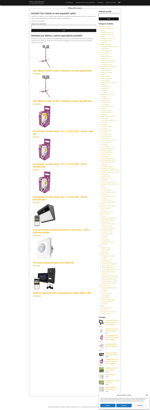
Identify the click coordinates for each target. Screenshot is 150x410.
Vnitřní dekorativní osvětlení (109, 284)
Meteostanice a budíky (106, 150)
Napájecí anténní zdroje (108, 34)
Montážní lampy (106, 222)
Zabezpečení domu (105, 286)
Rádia (103, 36)
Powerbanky (105, 180)
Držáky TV (104, 210)
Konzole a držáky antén (107, 32)
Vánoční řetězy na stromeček (85, 2)
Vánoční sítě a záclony (107, 266)
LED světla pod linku (107, 130)
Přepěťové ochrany (106, 200)
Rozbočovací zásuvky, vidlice (109, 202)
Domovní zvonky (104, 54)
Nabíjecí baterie (111, 2)
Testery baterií (105, 52)
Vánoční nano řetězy (107, 260)
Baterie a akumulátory (105, 44)
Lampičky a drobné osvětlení (107, 116)
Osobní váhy (105, 252)
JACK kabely (106, 100)
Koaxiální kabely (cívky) (107, 112)
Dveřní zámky (105, 290)
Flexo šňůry (105, 194)
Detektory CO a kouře (107, 232)
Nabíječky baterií (106, 176)
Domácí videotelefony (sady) (109, 288)
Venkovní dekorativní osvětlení (109, 278)
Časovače (104, 188)
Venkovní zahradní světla (108, 148)
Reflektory (102, 204)
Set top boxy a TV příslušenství (108, 206)
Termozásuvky (105, 240)
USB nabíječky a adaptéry (108, 182)
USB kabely (106, 104)
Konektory (104, 114)
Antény (103, 30)
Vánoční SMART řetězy (107, 268)
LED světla (104, 128)
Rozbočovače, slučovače (108, 38)
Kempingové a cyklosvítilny (108, 220)
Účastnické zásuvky (107, 40)
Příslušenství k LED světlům (109, 140)
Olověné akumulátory (107, 50)
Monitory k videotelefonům (108, 300)
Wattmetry (104, 164)
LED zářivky (104, 132)
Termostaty (105, 236)
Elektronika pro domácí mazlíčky (108, 66)
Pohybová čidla (105, 138)
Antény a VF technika (105, 26)
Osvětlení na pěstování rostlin (109, 120)
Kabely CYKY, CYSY (106, 110)
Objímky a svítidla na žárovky (109, 311)
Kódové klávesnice (106, 298)
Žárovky (102, 306)
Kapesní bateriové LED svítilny (109, 218)
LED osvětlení (103, 124)
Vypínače (105, 90)
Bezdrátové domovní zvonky (109, 60)
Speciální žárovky (106, 313)
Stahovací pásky (106, 76)
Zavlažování (105, 244)
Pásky (103, 74)
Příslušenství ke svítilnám (108, 228)
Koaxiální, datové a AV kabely (107, 94)
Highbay (105, 144)
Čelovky (104, 216)
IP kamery (100, 2)
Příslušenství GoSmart (107, 302)
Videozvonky (105, 304)
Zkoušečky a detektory (107, 166)
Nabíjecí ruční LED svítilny (108, 224)
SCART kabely (106, 102)
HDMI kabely (106, 98)
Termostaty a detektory (106, 230)
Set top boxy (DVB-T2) (107, 212)
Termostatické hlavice (107, 234)
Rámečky (105, 88)
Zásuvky (105, 92)
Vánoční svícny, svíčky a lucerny (110, 276)
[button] (147, 395)
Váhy (101, 246)
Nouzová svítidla (106, 134)
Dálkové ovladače (106, 208)
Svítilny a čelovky (104, 214)
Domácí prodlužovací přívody (109, 192)
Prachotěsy (106, 146)
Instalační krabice (106, 70)
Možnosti (140, 405)
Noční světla (105, 118)
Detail (39, 73)
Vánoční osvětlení (104, 254)
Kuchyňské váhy (106, 250)
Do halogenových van (107, 307)
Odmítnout (124, 405)
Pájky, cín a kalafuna (107, 72)
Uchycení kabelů (106, 80)
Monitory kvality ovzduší (108, 158)
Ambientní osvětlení (107, 126)
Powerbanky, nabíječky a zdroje (108, 168)
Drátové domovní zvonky (108, 62)
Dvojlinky (104, 108)
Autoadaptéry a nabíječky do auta (110, 170)
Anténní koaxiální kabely (108, 28)
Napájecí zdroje (105, 178)
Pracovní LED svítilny (107, 226)
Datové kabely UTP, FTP (108, 106)
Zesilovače (104, 42)
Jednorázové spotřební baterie (109, 46)
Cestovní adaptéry (106, 190)
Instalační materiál (105, 68)
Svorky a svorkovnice (107, 78)
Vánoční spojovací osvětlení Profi (110, 270)
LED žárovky (69, 2)
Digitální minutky (106, 248)
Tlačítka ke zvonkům (107, 64)
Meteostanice (105, 156)
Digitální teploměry (106, 154)
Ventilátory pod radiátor (108, 242)
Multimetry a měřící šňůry (108, 162)
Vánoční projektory (106, 262)
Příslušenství (106, 86)
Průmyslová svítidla (107, 142)
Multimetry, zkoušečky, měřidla (108, 160)
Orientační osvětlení (107, 136)
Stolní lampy (105, 122)
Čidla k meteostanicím (107, 152)
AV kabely (104, 96)
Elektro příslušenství (36, 2)
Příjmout (108, 405)
